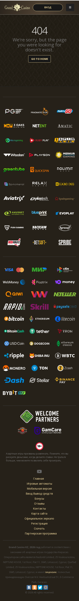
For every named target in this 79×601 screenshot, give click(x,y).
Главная (38, 478)
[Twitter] (40, 587)
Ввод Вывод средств (39, 493)
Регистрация (39, 523)
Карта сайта (39, 513)
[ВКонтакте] (29, 587)
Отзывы (39, 503)
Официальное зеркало (39, 518)
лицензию (51, 572)
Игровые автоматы (39, 483)
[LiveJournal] (51, 587)
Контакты (39, 508)
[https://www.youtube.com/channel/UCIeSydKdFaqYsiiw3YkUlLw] (39, 471)
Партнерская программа (41, 533)
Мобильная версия (39, 488)
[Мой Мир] (45, 587)
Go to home (39, 59)
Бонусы (39, 498)
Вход (47, 7)
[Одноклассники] (34, 587)
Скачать (39, 528)
